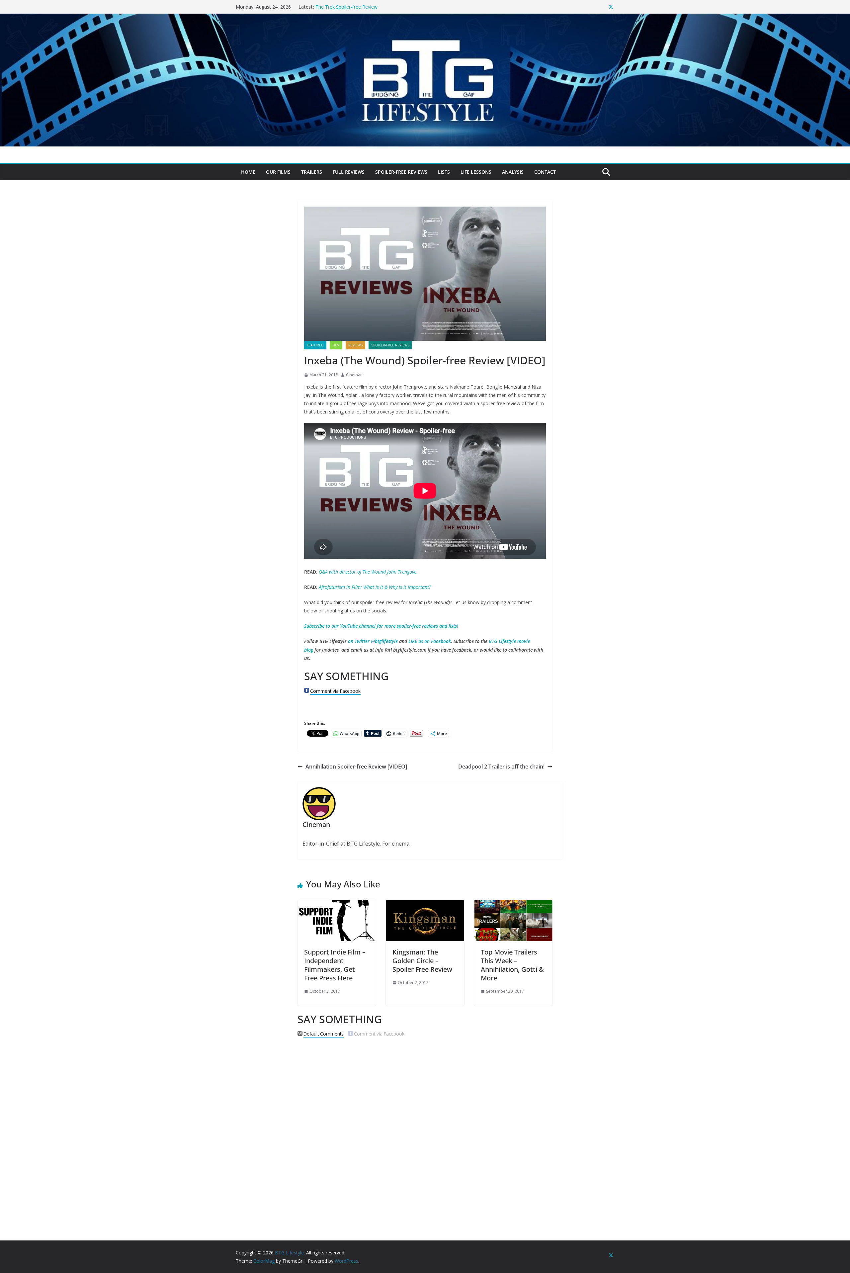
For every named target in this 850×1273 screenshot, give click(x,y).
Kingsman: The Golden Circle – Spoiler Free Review (422, 961)
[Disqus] (425, 1128)
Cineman (354, 375)
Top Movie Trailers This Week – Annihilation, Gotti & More (512, 965)
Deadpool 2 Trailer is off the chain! (501, 766)
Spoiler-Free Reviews (401, 172)
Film (336, 345)
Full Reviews (349, 172)
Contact (545, 172)
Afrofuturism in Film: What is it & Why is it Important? (375, 587)
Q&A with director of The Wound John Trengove (367, 572)
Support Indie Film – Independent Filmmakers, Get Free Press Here (335, 965)
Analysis (513, 172)
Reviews (355, 345)
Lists (444, 172)
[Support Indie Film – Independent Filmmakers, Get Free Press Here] (337, 904)
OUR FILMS (278, 172)
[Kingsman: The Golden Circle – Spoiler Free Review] (425, 904)
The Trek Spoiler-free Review (346, 7)
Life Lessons (476, 172)
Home (248, 172)
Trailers (311, 172)
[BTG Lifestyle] (425, 18)
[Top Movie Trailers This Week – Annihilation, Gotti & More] (513, 904)
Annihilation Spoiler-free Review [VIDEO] (356, 766)
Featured (315, 345)
